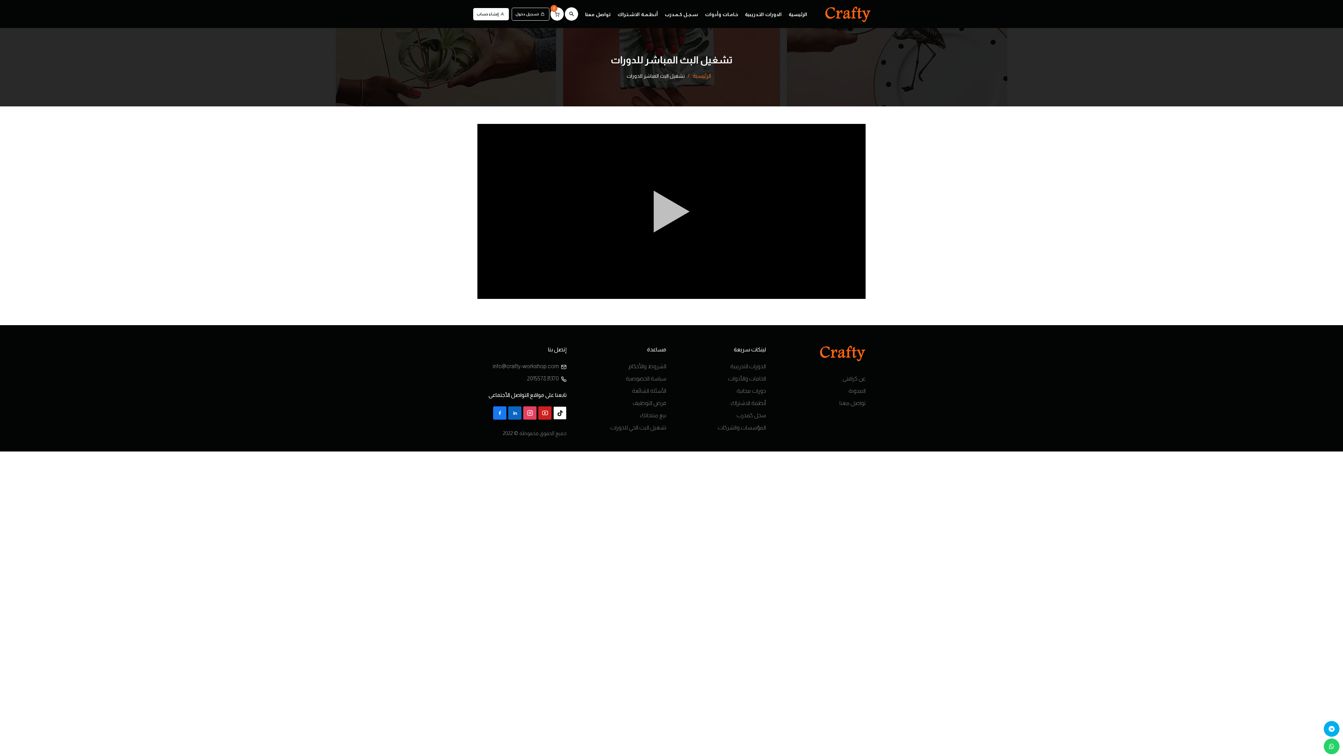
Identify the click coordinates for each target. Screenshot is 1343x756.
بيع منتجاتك (653, 415)
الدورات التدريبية (748, 366)
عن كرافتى (854, 379)
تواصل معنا (598, 14)
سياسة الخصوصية (646, 379)
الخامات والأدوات (747, 379)
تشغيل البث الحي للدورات (638, 427)
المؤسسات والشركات (742, 427)
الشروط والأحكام (647, 366)
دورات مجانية (751, 391)
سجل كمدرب (751, 415)
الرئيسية (798, 14)
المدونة (857, 391)
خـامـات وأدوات (721, 14)
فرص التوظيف (649, 403)
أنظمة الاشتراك (748, 403)
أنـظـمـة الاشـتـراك (638, 14)
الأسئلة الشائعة (649, 391)
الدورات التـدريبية (763, 14)
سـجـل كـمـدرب (681, 14)
